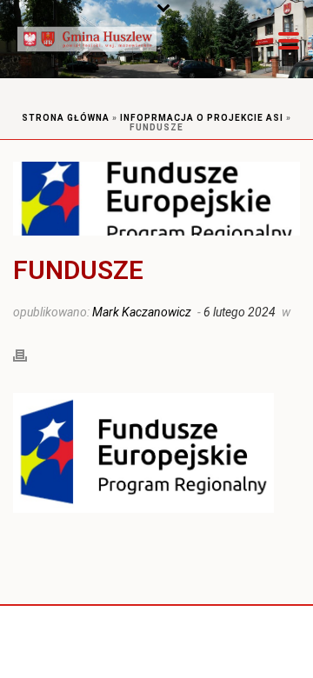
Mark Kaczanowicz (141, 312)
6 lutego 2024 (239, 312)
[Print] (28, 354)
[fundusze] (156, 199)
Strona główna (66, 118)
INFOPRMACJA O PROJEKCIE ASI (201, 118)
